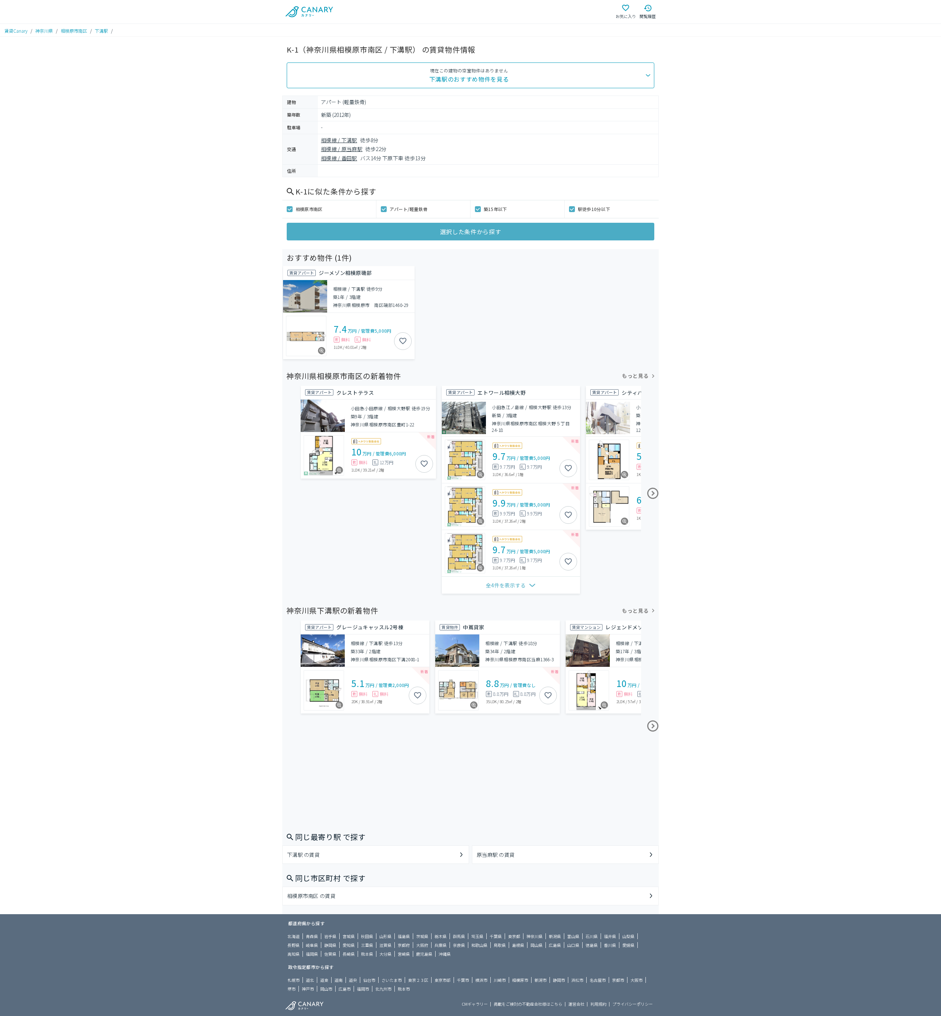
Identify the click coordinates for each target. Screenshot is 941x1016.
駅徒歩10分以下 (594, 209)
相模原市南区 (74, 31)
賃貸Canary (16, 31)
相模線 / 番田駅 (339, 158)
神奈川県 (44, 31)
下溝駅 (101, 31)
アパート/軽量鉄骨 (408, 209)
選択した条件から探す (470, 231)
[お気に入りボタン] (403, 341)
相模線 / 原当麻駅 (341, 149)
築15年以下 (495, 209)
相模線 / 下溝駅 (339, 140)
